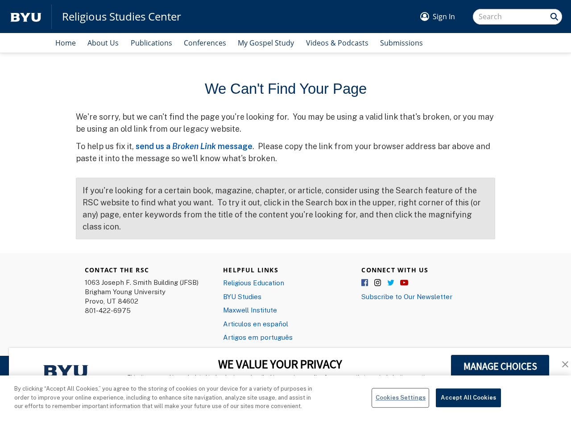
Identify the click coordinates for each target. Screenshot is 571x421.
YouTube (404, 283)
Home (65, 43)
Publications (151, 43)
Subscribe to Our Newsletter (406, 296)
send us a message (194, 146)
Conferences (205, 43)
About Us (103, 43)
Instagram (378, 283)
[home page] (25, 17)
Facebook (365, 283)
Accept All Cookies (468, 397)
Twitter (391, 283)
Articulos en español (255, 324)
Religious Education (253, 283)
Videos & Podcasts (337, 43)
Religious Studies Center (121, 16)
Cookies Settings (401, 397)
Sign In (444, 16)
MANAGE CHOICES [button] (500, 366)
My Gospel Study (266, 43)
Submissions (401, 43)
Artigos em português (258, 337)
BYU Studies (242, 296)
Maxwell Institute (250, 310)
